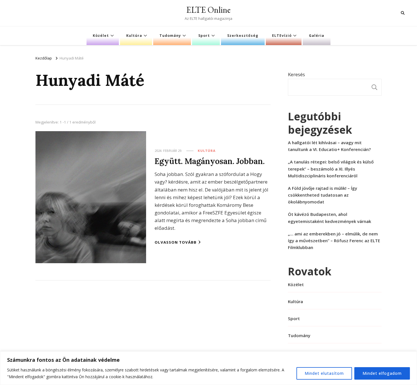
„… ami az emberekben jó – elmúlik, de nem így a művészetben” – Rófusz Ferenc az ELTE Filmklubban (334, 240)
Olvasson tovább (176, 242)
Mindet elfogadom (382, 373)
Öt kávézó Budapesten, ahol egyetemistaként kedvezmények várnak (329, 217)
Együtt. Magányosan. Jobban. (210, 161)
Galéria (316, 35)
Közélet (101, 35)
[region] (208, 368)
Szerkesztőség (242, 35)
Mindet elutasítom (324, 373)
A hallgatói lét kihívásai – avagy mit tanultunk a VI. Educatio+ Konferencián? (329, 146)
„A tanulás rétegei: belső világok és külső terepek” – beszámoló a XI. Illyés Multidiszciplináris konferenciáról (331, 168)
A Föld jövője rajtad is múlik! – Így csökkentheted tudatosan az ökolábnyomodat (322, 195)
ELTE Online (208, 9)
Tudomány (170, 35)
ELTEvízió (282, 35)
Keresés (296, 74)
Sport (204, 35)
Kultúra (134, 35)
